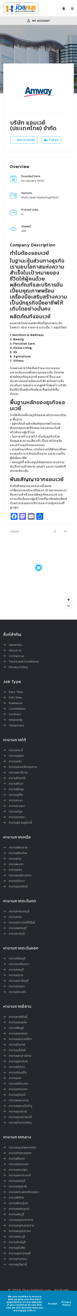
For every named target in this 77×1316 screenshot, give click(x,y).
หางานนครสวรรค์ (20, 1175)
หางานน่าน (15, 859)
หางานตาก (15, 917)
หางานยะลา (16, 800)
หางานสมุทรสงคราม (21, 1225)
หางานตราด (16, 975)
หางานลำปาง (17, 881)
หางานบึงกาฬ (17, 1045)
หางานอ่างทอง (18, 1259)
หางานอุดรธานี (18, 1111)
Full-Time (15, 697)
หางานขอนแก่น (18, 1022)
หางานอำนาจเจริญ (20, 1123)
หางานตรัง (15, 761)
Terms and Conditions (24, 661)
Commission (17, 709)
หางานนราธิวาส (18, 772)
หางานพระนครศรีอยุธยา (24, 1192)
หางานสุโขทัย (17, 1248)
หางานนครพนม (18, 1033)
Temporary (16, 725)
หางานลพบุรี (16, 1214)
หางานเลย (15, 1078)
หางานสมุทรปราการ (21, 1220)
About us (15, 650)
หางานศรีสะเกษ (18, 1084)
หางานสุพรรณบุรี (20, 1253)
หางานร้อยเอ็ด (18, 1072)
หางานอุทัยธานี (18, 1264)
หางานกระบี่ (16, 750)
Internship (15, 720)
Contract (15, 714)
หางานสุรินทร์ (17, 1095)
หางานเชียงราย (18, 847)
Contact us (16, 656)
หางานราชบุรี (17, 934)
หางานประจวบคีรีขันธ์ (22, 922)
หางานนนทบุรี (17, 1181)
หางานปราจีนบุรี (18, 981)
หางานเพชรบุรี (18, 928)
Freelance (15, 703)
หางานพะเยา (16, 864)
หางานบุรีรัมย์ (17, 1050)
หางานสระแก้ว (17, 992)
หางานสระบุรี (17, 1237)
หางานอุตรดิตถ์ (18, 886)
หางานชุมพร (16, 756)
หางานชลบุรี (16, 970)
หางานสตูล (15, 811)
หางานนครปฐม (18, 1170)
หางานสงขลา (17, 817)
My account (41, 21)
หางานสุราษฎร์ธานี (20, 823)
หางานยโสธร (17, 1067)
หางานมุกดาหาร (18, 1061)
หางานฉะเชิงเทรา (19, 964)
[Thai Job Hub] (20, 8)
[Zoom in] (68, 600)
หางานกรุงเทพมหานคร (22, 1147)
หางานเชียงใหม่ (18, 853)
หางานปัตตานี (17, 778)
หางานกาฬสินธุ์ (18, 1017)
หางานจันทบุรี (17, 958)
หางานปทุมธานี (18, 1186)
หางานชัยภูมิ (16, 1028)
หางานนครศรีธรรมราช (23, 767)
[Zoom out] (68, 606)
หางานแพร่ (15, 870)
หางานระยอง (17, 986)
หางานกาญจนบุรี (19, 911)
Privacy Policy (18, 667)
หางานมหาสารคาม (20, 1056)
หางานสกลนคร (18, 1089)
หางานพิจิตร (16, 1198)
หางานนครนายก (18, 1164)
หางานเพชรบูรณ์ (19, 1209)
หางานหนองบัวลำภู (20, 1106)
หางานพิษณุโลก (18, 1203)
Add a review (25, 140)
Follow (53, 140)
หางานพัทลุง (16, 789)
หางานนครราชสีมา (20, 1039)
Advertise (15, 645)
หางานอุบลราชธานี (20, 1117)
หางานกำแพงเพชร (20, 1153)
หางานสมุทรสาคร (20, 1231)
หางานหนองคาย (19, 1100)
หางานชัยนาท (17, 1159)
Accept (52, 1303)
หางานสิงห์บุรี (17, 1242)
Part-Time (16, 692)
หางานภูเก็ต (16, 795)
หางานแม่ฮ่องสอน (20, 875)
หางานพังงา (16, 784)
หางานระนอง (17, 806)
